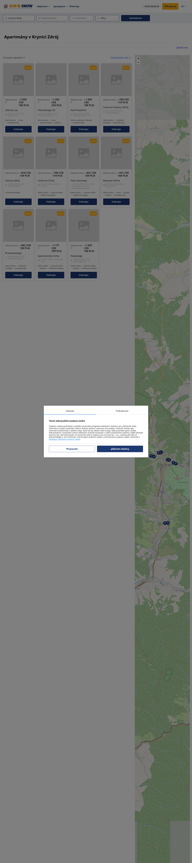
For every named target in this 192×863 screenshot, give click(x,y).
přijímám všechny (120, 448)
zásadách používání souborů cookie (64, 439)
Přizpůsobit (72, 448)
